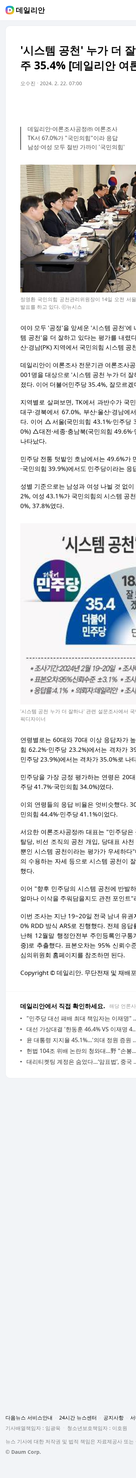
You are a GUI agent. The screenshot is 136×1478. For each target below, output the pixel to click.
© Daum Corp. (23, 1452)
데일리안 (30, 10)
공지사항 (113, 1417)
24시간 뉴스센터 (78, 1417)
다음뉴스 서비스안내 (29, 1417)
